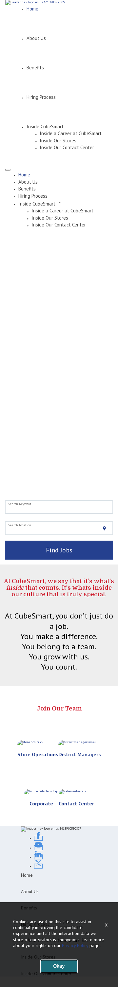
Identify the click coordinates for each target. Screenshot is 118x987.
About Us (36, 38)
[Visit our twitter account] (38, 866)
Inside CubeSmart (45, 126)
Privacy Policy (75, 945)
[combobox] (59, 507)
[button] (65, 203)
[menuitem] (65, 174)
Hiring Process (41, 97)
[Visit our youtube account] (38, 847)
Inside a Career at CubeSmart (71, 133)
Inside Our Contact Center (67, 147)
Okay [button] (59, 966)
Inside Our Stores (58, 140)
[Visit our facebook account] (38, 838)
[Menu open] (7, 170)
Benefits (35, 67)
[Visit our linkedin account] (38, 856)
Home (32, 9)
